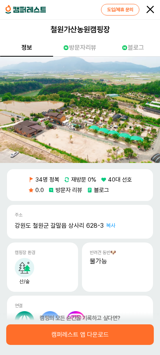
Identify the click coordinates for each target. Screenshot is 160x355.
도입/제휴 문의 (120, 9)
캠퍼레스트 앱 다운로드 (80, 335)
